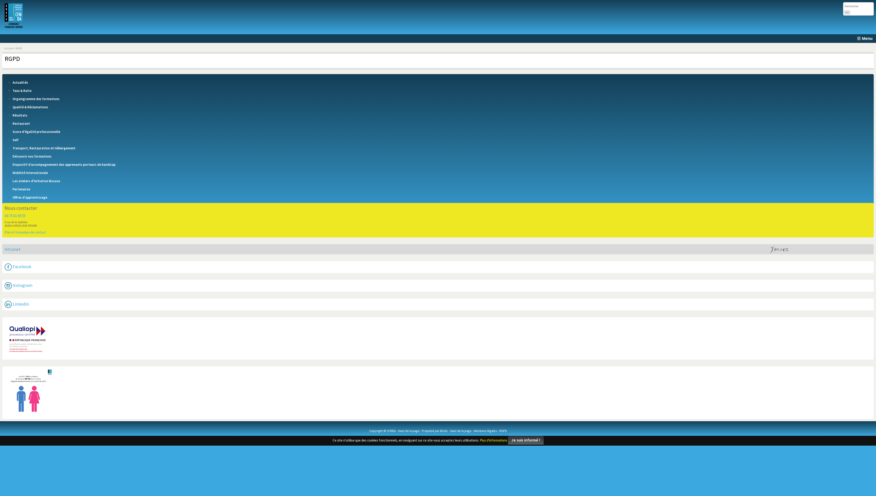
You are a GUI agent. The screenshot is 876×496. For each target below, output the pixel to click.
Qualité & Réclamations (30, 107)
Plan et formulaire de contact (25, 232)
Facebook (21, 257)
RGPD (503, 403)
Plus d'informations (493, 413)
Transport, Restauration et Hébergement (44, 148)
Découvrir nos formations (32, 156)
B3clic (444, 403)
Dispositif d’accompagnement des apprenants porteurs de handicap (64, 165)
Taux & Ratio (22, 91)
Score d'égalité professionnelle (36, 132)
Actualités (20, 83)
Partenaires (21, 189)
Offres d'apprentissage (30, 197)
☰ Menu (865, 38)
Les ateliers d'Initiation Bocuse (36, 181)
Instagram (22, 271)
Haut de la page (409, 403)
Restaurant (21, 124)
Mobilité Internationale (30, 173)
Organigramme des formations (36, 99)
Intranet (13, 244)
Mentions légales (485, 403)
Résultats (20, 115)
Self (15, 140)
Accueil (9, 48)
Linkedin (20, 285)
